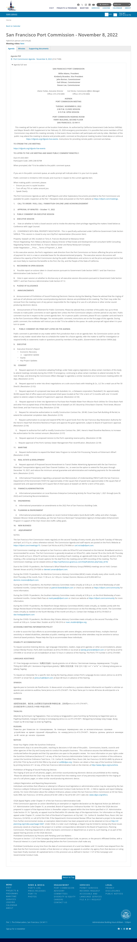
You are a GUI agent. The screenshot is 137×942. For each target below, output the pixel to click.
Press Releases (37, 891)
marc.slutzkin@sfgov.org (76, 622)
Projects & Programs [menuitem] (67, 8)
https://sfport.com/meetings (106, 199)
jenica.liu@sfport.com (44, 678)
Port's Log (34, 888)
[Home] (27, 6)
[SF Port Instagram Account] (123, 929)
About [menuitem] (128, 8)
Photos (32, 896)
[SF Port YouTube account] (94, 4)
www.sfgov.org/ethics (98, 795)
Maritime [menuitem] (84, 8)
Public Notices (114, 893)
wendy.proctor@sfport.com (92, 650)
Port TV (32, 893)
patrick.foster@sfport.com (62, 587)
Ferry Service (11, 14)
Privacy (110, 888)
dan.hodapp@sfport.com (24, 614)
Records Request (90, 891)
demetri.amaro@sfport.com (55, 569)
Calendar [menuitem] (117, 8)
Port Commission (64, 888)
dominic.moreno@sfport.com (26, 580)
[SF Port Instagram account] (87, 4)
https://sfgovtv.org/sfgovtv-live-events (42, 139)
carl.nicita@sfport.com (83, 545)
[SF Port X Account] (121, 929)
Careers (58, 899)
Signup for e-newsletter (15, 929)
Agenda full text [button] (20, 64)
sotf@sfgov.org (65, 762)
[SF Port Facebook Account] (118, 929)
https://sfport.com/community (107, 587)
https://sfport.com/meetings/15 (27, 545)
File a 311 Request (90, 899)
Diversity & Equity (65, 896)
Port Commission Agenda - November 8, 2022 (32, 59)
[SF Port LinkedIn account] (90, 4)
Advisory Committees (61, 892)
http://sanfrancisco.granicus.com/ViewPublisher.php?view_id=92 (80, 562)
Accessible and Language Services (91, 895)
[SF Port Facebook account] (79, 4)
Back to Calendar (13, 26)
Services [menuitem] (96, 8)
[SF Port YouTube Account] (129, 929)
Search (105, 5)
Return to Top (68, 877)
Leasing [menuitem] (106, 8)
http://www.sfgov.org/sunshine (105, 765)
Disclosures (113, 891)
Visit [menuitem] (51, 8)
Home (8, 20)
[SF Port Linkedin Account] (126, 929)
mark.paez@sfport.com (58, 598)
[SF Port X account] (83, 4)
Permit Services (89, 888)
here (22, 43)
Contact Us (60, 902)
